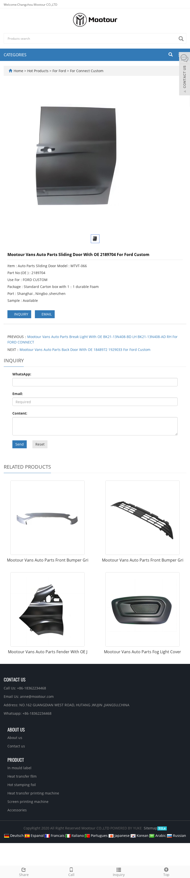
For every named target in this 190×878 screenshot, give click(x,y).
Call (71, 874)
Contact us (16, 746)
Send (19, 444)
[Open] (184, 74)
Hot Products (38, 70)
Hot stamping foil (21, 784)
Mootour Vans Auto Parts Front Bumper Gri (47, 560)
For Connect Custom (86, 70)
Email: (17, 393)
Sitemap (150, 828)
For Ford (59, 70)
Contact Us (14, 679)
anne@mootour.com (37, 696)
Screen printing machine (27, 801)
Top (166, 874)
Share (24, 874)
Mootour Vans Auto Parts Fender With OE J (47, 651)
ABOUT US (16, 729)
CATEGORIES (15, 54)
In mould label (19, 767)
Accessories (17, 810)
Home (18, 70)
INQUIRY (20, 314)
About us (14, 737)
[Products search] (182, 38)
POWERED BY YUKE (126, 828)
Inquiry (119, 874)
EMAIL (46, 314)
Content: (19, 413)
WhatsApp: (21, 374)
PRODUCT (15, 759)
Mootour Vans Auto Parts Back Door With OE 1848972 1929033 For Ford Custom (85, 349)
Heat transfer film (22, 776)
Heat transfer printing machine (33, 793)
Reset (40, 444)
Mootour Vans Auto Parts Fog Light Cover (142, 651)
